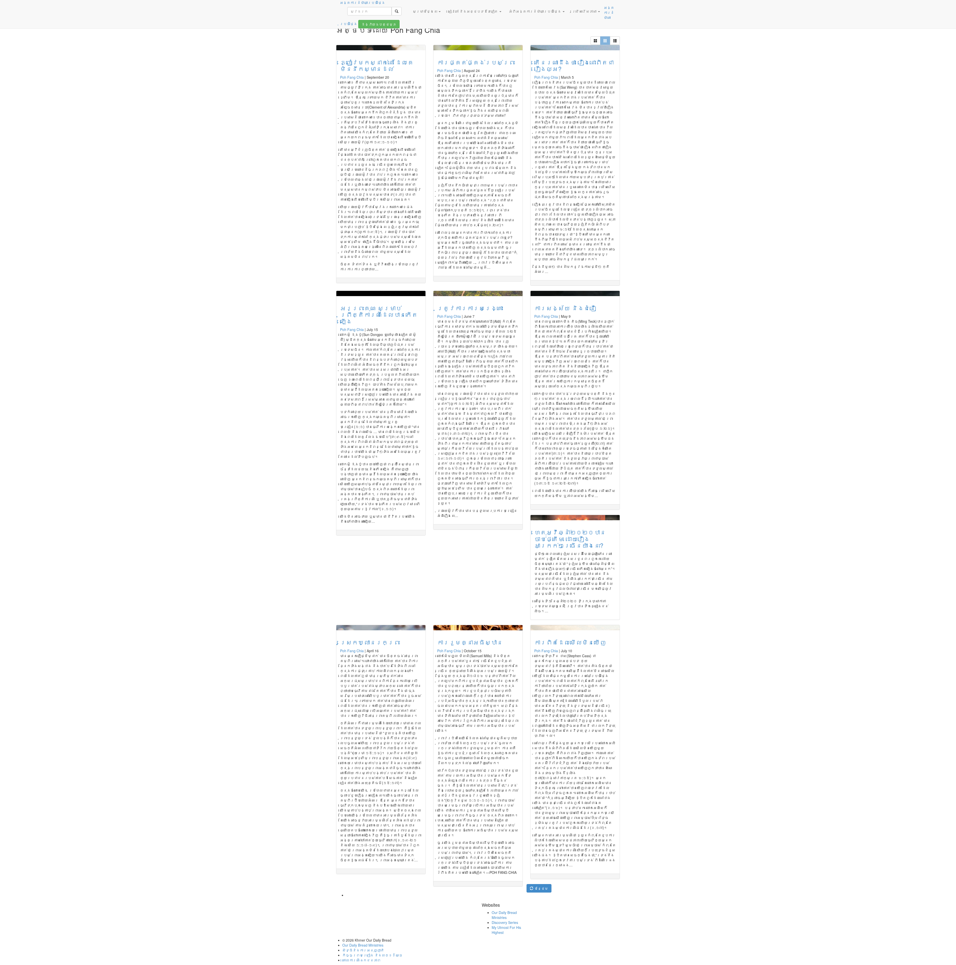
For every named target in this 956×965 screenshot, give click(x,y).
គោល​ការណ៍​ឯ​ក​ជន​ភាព (361, 960)
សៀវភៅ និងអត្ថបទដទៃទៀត (473, 11)
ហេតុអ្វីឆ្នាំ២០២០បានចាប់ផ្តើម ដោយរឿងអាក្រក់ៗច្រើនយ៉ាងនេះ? (570, 539)
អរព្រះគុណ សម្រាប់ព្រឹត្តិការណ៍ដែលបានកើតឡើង (379, 314)
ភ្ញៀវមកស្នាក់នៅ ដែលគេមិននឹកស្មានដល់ (377, 65)
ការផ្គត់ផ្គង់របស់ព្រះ (476, 62)
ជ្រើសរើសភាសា (585, 11)
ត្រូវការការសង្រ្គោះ (470, 308)
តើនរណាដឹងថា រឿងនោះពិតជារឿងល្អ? (574, 65)
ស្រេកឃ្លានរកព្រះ (370, 642)
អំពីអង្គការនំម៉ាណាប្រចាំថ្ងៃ (535, 11)
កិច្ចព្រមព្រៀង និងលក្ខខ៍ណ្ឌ (372, 955)
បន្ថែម (540, 888)
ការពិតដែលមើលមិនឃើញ (570, 642)
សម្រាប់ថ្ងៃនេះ (425, 11)
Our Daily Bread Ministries (504, 915)
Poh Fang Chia (352, 77)
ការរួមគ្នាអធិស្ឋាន (470, 642)
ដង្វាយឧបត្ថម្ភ (378, 24)
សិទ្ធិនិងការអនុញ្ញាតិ (363, 950)
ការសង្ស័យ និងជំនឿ (565, 308)
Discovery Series (505, 922)
